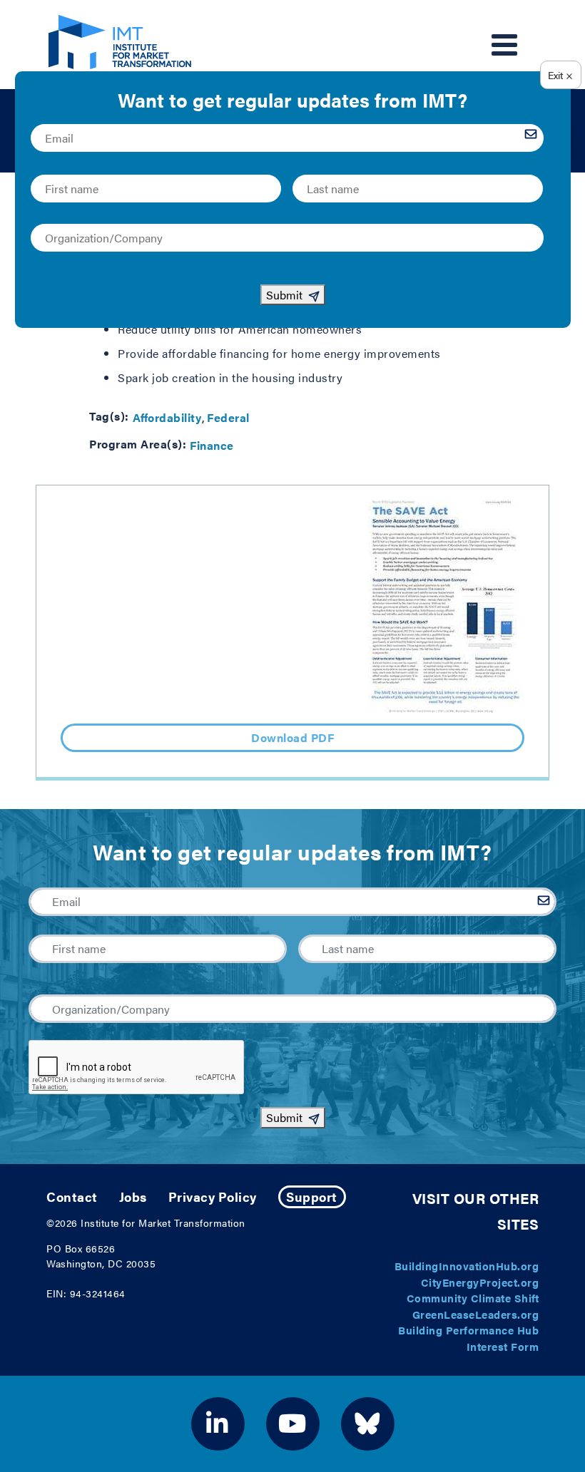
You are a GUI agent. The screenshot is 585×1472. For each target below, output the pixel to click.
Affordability (167, 417)
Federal (228, 417)
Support (311, 1196)
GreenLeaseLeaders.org (475, 1314)
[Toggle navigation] (504, 45)
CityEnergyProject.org (480, 1282)
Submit (284, 1117)
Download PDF (292, 737)
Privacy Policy (212, 1196)
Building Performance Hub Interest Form (468, 1338)
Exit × (560, 75)
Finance (212, 445)
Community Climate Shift (473, 1297)
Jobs (133, 1196)
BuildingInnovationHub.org (467, 1265)
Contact (72, 1196)
